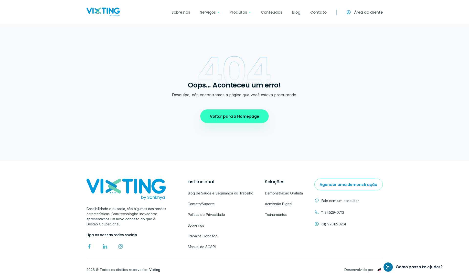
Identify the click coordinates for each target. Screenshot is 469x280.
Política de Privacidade (206, 214)
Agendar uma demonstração (348, 184)
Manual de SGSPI (202, 246)
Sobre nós (180, 12)
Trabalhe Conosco (203, 236)
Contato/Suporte (201, 204)
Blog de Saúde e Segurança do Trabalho (220, 193)
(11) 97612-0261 (333, 224)
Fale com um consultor (340, 200)
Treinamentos (276, 214)
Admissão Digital (278, 204)
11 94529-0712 (332, 212)
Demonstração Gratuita (284, 193)
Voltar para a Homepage (234, 116)
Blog (296, 12)
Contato (318, 12)
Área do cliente (368, 12)
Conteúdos (271, 12)
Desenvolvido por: (359, 270)
